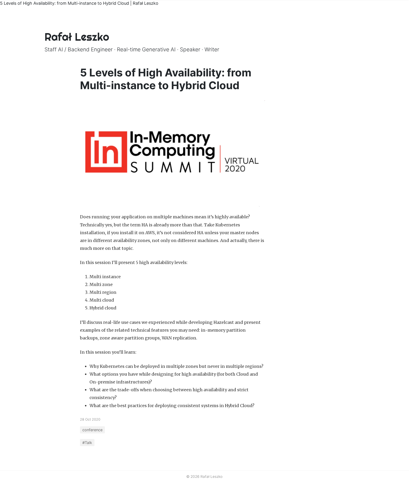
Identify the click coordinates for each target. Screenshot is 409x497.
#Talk (87, 442)
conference (92, 429)
